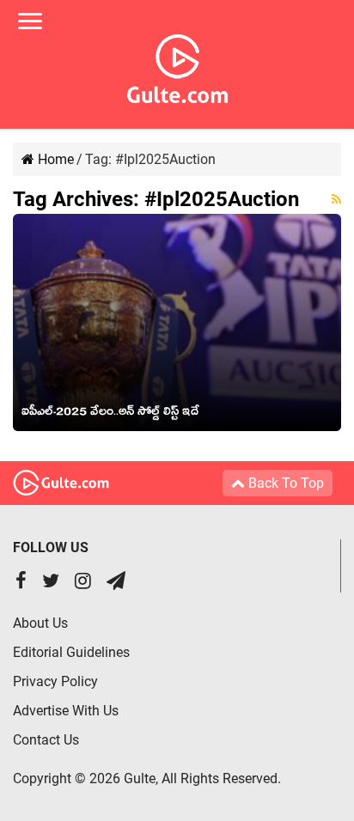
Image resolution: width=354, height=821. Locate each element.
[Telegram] (116, 583)
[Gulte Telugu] (177, 65)
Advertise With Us (66, 710)
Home (54, 159)
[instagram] (83, 583)
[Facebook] (21, 583)
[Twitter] (51, 583)
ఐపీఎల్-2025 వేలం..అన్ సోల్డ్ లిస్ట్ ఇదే (110, 414)
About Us (40, 623)
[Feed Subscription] (336, 199)
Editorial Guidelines (71, 652)
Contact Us (46, 740)
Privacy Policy (55, 681)
